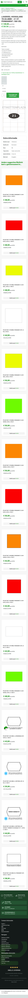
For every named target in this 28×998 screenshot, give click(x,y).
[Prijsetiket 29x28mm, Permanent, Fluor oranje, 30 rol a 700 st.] (14, 531)
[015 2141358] (3, 902)
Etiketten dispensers (5, 944)
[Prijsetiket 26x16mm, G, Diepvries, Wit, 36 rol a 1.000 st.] (14, 757)
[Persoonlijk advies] (2, 895)
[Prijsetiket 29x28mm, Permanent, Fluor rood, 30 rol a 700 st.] (14, 576)
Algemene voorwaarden (6, 955)
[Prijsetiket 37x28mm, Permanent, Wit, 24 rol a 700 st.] (14, 305)
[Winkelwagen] (26, 2)
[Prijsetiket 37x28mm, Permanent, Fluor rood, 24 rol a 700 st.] (14, 486)
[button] (23, 2)
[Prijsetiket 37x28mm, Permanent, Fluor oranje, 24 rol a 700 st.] (14, 441)
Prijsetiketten (4, 939)
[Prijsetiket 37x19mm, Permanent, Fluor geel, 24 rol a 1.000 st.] (14, 260)
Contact (3, 959)
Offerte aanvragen (5, 950)
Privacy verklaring (5, 957)
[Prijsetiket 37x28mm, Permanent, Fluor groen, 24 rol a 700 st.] (14, 396)
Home (2, 8)
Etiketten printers (5, 943)
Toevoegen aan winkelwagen (12, 95)
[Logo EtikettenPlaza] (6, 2)
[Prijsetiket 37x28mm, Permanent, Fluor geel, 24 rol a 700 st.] (14, 350)
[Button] (20, 2)
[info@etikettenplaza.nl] (3, 913)
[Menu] (26, 5)
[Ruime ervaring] (16, 895)
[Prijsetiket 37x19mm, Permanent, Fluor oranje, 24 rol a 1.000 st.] (14, 170)
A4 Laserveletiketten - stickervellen (8, 9)
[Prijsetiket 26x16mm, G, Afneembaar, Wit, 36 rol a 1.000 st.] (14, 711)
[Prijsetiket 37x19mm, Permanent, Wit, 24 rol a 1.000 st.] (14, 621)
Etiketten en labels (10, 8)
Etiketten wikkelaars (5, 946)
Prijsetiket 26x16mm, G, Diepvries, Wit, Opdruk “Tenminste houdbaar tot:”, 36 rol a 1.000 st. (14, 828)
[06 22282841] (3, 907)
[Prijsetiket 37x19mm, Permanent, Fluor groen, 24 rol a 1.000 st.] (14, 666)
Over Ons (3, 963)
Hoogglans (20, 9)
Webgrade (6, 992)
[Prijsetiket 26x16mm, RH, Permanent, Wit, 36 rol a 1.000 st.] (14, 848)
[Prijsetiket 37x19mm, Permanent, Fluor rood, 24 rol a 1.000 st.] (14, 215)
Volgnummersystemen (6, 948)
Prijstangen (3, 941)
